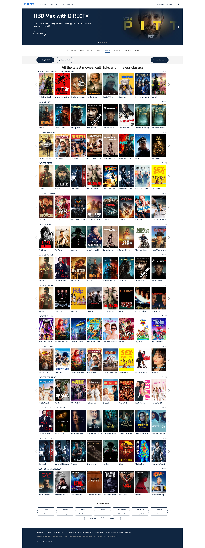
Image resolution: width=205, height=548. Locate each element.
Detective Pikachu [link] (77, 342)
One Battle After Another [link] (79, 97)
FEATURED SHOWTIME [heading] (47, 132)
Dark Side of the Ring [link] (110, 495)
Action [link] (46, 509)
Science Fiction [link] (93, 519)
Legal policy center (58, 532)
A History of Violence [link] (159, 219)
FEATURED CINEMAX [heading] (46, 193)
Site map (101, 532)
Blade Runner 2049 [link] (125, 158)
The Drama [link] (58, 403)
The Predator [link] (139, 464)
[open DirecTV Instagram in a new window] (46, 541)
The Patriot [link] (58, 250)
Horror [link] (102, 514)
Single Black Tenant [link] (77, 433)
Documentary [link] (159, 509)
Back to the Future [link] (109, 189)
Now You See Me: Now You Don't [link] (146, 97)
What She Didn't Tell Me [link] (160, 433)
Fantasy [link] (65, 514)
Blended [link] (106, 403)
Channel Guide (71, 50)
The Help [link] (74, 311)
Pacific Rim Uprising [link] (78, 219)
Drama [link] (46, 514)
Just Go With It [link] (44, 403)
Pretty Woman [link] (140, 403)
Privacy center (69, 532)
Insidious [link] (74, 250)
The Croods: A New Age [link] (95, 342)
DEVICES (70, 4)
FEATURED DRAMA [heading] (45, 285)
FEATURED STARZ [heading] (44, 163)
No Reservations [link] (92, 403)
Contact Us (128, 532)
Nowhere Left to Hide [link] (94, 433)
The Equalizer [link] (75, 128)
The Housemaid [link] (92, 189)
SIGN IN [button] (169, 4)
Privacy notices (93, 532)
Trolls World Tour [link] (157, 342)
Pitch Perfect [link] (75, 403)
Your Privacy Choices (82, 532)
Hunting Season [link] (92, 97)
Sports (99, 50)
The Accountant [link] (124, 128)
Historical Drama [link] (83, 514)
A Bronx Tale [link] (156, 311)
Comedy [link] (102, 509)
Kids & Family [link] (121, 514)
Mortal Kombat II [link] (60, 128)
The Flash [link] (122, 219)
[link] (46, 84)
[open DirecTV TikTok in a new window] (52, 541)
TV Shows (117, 50)
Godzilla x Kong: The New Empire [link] (98, 219)
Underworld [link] (75, 189)
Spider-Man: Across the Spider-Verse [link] (51, 342)
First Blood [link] (42, 250)
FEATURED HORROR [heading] (45, 438)
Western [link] (112, 519)
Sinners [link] (121, 464)
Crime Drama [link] (140, 509)
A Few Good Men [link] (141, 311)
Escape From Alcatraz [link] (110, 158)
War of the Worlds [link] (93, 250)
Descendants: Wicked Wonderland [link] (66, 342)
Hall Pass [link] (138, 219)
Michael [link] (41, 189)
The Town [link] (106, 219)
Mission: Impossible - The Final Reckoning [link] (69, 97)
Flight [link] (137, 158)
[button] (178, 4)
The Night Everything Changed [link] (113, 433)
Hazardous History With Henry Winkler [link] (165, 495)
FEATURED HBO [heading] (44, 102)
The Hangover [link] (59, 158)
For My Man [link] (123, 495)
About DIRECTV (41, 532)
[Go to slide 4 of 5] (104, 42)
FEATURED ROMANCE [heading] (46, 377)
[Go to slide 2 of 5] (100, 42)
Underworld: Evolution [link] (126, 189)
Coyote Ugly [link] (123, 403)
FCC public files (110, 532)
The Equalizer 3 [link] (108, 128)
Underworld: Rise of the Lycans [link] (162, 464)
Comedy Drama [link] (121, 509)
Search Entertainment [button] (160, 60)
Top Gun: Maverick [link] (45, 158)
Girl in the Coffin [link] (60, 433)
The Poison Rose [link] (60, 280)
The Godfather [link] (156, 158)
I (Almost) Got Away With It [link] (96, 495)
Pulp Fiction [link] (75, 158)
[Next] (178, 27)
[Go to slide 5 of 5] (106, 42)
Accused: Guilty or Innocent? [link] (64, 495)
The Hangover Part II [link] (94, 158)
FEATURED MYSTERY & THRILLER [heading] (51, 407)
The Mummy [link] (91, 464)
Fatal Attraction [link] (76, 495)
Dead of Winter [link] (108, 97)
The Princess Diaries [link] (110, 342)
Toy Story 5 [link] (139, 342)
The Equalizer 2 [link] (92, 128)
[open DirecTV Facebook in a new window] (40, 541)
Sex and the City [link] (157, 403)
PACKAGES (42, 4)
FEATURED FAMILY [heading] (45, 316)
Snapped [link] (138, 495)
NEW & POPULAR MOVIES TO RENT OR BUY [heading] (55, 71)
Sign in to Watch (65, 60)
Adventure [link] (65, 509)
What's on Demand (86, 50)
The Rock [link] (42, 219)
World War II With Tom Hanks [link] (49, 495)
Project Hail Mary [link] (125, 250)
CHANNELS (53, 4)
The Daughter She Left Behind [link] (145, 433)
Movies (107, 50)
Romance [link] (159, 514)
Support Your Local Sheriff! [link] (161, 250)
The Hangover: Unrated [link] (111, 372)
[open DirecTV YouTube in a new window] (49, 541)
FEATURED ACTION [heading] (45, 255)
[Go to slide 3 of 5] (102, 42)
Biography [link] (83, 509)
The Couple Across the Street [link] (129, 433)
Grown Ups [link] (58, 372)
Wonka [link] (57, 219)
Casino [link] (121, 311)
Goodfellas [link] (58, 311)
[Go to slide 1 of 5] (98, 42)
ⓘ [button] (49, 26)
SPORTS (62, 4)
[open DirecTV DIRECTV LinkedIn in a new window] (37, 541)
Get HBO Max (39, 33)
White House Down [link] (141, 189)
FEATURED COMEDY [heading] (45, 346)
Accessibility (119, 532)
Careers (49, 532)
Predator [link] (74, 464)
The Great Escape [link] (141, 250)
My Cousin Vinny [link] (141, 372)
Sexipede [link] (155, 372)
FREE (137, 50)
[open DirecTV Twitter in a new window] (43, 541)
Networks (128, 50)
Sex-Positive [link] (156, 189)
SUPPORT (160, 4)
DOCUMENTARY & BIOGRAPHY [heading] (50, 469)
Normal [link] (41, 128)
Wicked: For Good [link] (45, 97)
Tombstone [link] (75, 280)
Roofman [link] (122, 97)
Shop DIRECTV (46, 60)
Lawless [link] (90, 311)
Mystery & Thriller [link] (140, 514)
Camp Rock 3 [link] (43, 372)
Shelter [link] (57, 189)
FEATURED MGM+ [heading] (44, 224)
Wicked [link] (154, 97)
